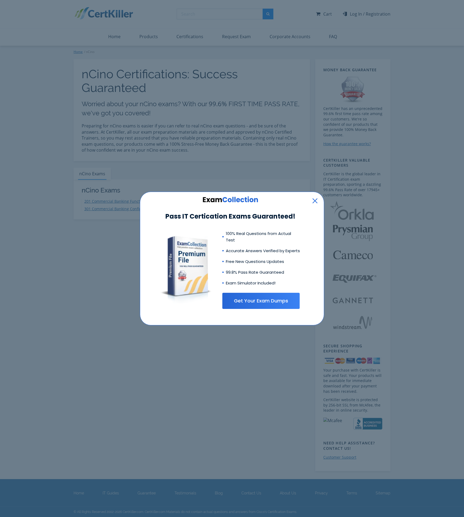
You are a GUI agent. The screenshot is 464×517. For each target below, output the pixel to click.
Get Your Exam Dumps (261, 300)
